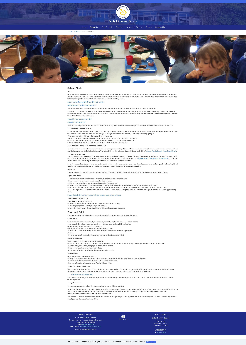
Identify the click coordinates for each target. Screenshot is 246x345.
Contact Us (160, 27)
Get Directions (161, 332)
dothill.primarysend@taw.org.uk (90, 326)
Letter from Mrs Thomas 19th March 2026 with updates (85, 102)
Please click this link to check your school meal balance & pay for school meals (94, 195)
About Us (94, 27)
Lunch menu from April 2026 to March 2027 (82, 105)
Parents (119, 27)
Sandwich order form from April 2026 (80, 119)
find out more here (137, 342)
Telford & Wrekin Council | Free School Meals (160, 151)
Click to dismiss (151, 342)
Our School (107, 27)
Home (84, 27)
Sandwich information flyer (76, 122)
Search (149, 27)
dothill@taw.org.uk (88, 324)
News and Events (134, 27)
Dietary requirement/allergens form (82, 274)
